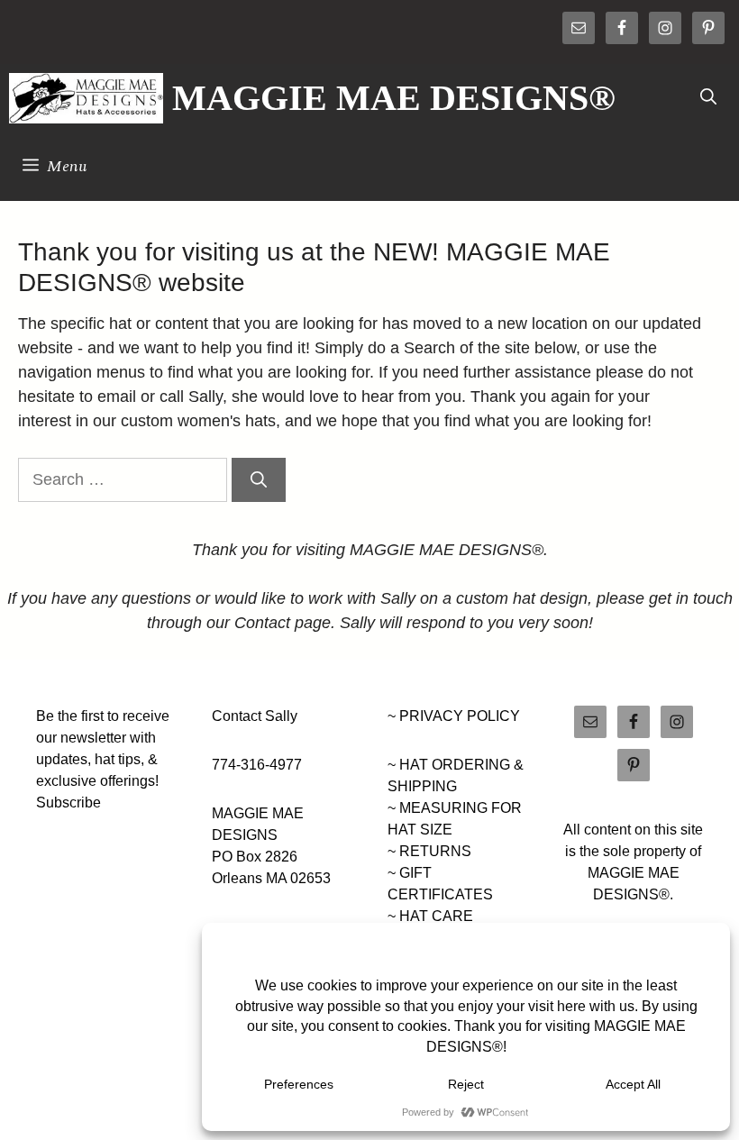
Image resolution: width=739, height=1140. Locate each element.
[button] (708, 98)
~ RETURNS (429, 851)
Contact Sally (254, 716)
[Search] (259, 480)
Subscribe (68, 802)
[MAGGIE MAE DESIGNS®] (86, 98)
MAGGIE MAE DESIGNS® (394, 98)
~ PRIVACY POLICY (454, 716)
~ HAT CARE (430, 916)
